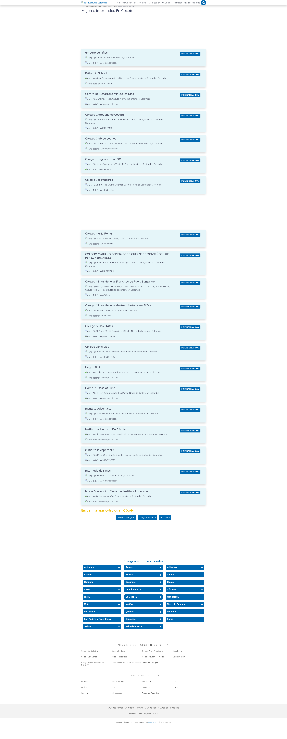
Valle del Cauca (143, 626)
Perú (155, 713)
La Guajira (143, 597)
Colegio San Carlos (89, 657)
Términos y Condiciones (147, 707)
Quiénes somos (115, 707)
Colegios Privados (147, 517)
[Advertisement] (143, 29)
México (132, 713)
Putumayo (102, 611)
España (147, 713)
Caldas (185, 574)
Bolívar (102, 574)
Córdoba (185, 589)
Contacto (129, 707)
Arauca (143, 567)
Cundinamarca (143, 589)
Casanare (143, 582)
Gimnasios (165, 517)
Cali (174, 681)
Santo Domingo (118, 681)
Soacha (84, 693)
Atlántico (185, 567)
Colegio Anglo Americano (152, 651)
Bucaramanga (148, 687)
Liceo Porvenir (178, 651)
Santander (143, 619)
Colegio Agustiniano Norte (153, 657)
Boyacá (143, 574)
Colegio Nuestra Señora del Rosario (126, 662)
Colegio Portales (118, 651)
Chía (113, 687)
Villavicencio (117, 693)
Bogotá (84, 681)
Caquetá (102, 582)
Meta (102, 604)
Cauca (185, 582)
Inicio (83, 6)
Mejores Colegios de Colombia (131, 2)
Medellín (84, 687)
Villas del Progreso (119, 657)
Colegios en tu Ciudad (159, 2)
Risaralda (185, 611)
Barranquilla (147, 681)
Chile (140, 713)
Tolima (102, 626)
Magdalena (185, 597)
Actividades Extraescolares (187, 2)
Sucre (185, 619)
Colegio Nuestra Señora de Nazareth (92, 663)
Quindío (143, 611)
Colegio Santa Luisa (89, 651)
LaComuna (152, 722)
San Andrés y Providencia (102, 619)
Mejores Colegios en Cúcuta (110, 6)
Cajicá (175, 687)
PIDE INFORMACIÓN (190, 54)
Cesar (102, 589)
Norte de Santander (185, 604)
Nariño (143, 604)
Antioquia (102, 567)
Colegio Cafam (179, 657)
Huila (102, 597)
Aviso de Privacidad (169, 707)
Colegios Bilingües (126, 517)
